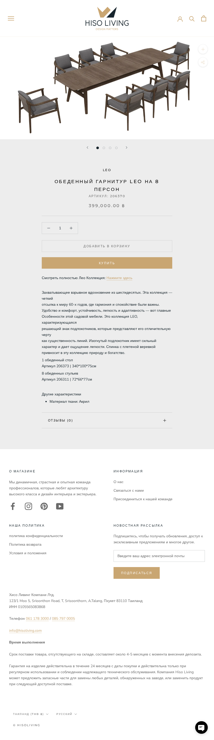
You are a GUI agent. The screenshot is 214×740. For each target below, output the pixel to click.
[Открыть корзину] (203, 18)
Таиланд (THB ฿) (28, 714)
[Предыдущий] (87, 147)
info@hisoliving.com (25, 630)
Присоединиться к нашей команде (143, 499)
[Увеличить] (202, 49)
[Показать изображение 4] (116, 148)
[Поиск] (192, 18)
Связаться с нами (129, 490)
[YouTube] (59, 506)
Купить (107, 263)
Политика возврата (25, 544)
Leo (107, 170)
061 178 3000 (37, 618)
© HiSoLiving (26, 725)
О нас (118, 481)
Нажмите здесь (119, 277)
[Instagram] (28, 506)
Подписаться (136, 573)
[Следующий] (126, 147)
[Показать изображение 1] (97, 148)
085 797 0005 (63, 618)
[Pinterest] (44, 506)
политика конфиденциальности (36, 535)
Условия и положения (27, 553)
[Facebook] (12, 506)
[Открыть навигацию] (11, 18)
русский (64, 714)
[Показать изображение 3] (110, 148)
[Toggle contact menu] (201, 727)
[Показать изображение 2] (104, 148)
